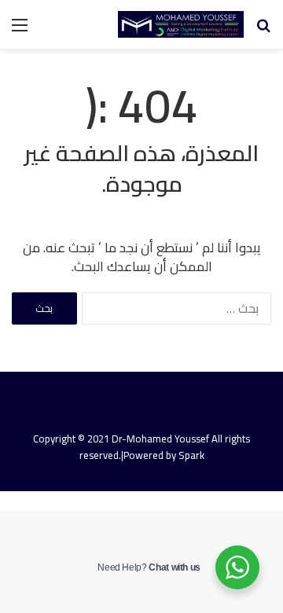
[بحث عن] (263, 30)
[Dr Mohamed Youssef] (181, 24)
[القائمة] (20, 30)
